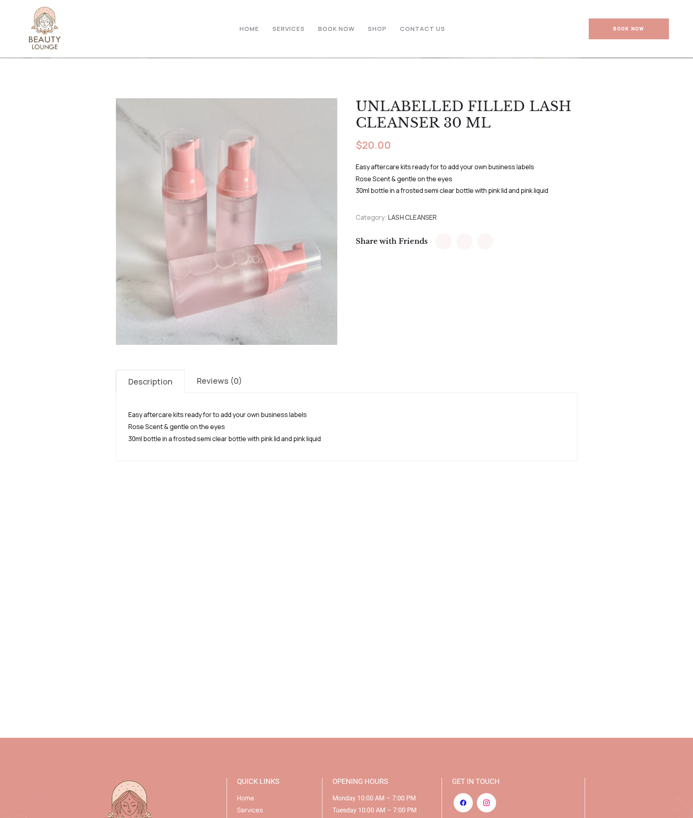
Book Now (336, 28)
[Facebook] (463, 802)
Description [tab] (150, 381)
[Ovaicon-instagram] (486, 802)
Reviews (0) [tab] (219, 380)
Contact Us (422, 28)
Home (249, 28)
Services (288, 28)
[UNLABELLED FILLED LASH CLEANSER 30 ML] (444, 241)
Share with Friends (392, 241)
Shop (377, 28)
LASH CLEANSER (412, 217)
